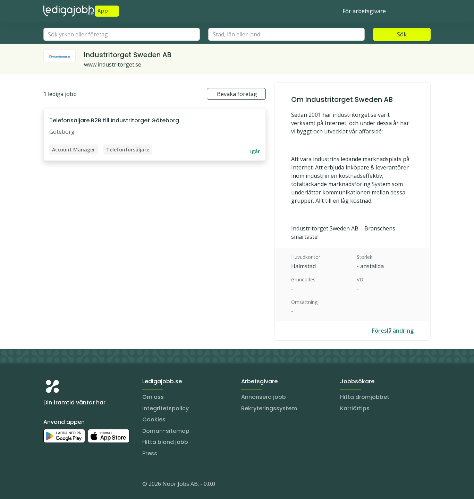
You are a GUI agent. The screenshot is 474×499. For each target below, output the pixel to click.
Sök (402, 34)
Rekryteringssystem (269, 408)
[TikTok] (90, 485)
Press (149, 453)
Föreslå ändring (393, 330)
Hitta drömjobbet (364, 397)
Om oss (153, 397)
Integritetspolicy (165, 408)
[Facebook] (76, 485)
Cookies (154, 419)
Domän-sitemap (165, 431)
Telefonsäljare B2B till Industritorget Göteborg (114, 120)
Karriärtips (355, 408)
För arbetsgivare (364, 11)
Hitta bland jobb (165, 442)
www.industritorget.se (112, 64)
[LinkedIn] (62, 485)
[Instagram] (48, 485)
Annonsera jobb (263, 397)
